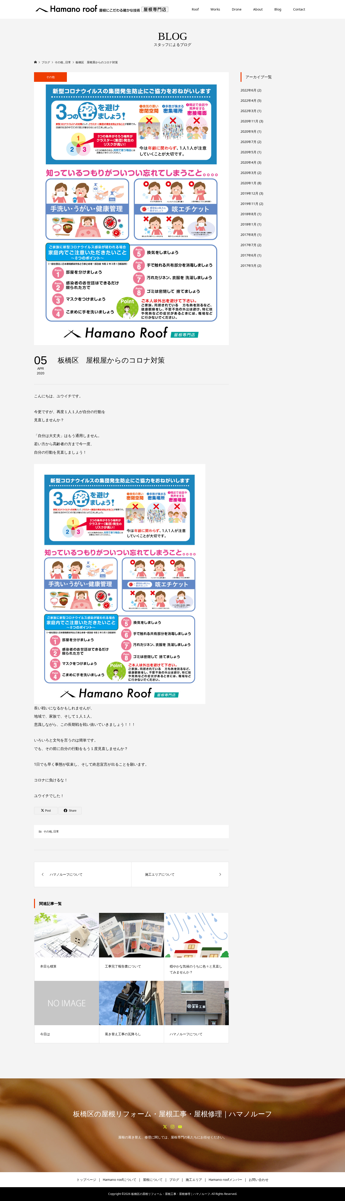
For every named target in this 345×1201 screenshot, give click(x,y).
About (258, 9)
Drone (237, 9)
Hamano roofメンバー (225, 1179)
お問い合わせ (258, 1179)
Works (215, 9)
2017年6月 (249, 255)
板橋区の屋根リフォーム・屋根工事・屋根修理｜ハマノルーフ (172, 1114)
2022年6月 (249, 90)
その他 (50, 77)
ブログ (174, 1179)
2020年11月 (249, 121)
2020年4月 (249, 162)
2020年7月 (249, 141)
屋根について (153, 1179)
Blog (277, 9)
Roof (195, 9)
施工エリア (194, 1179)
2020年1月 (249, 183)
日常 (56, 831)
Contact (299, 9)
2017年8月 (249, 234)
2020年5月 (249, 152)
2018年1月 (249, 224)
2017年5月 (249, 265)
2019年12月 (249, 193)
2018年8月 (249, 214)
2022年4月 (249, 100)
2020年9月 (249, 131)
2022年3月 (249, 111)
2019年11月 (249, 203)
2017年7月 (249, 245)
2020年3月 (249, 172)
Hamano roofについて (119, 1179)
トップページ (86, 1179)
